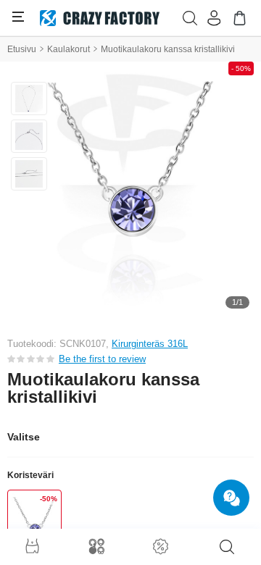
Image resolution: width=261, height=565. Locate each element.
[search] (227, 547)
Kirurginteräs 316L (150, 343)
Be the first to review (102, 358)
